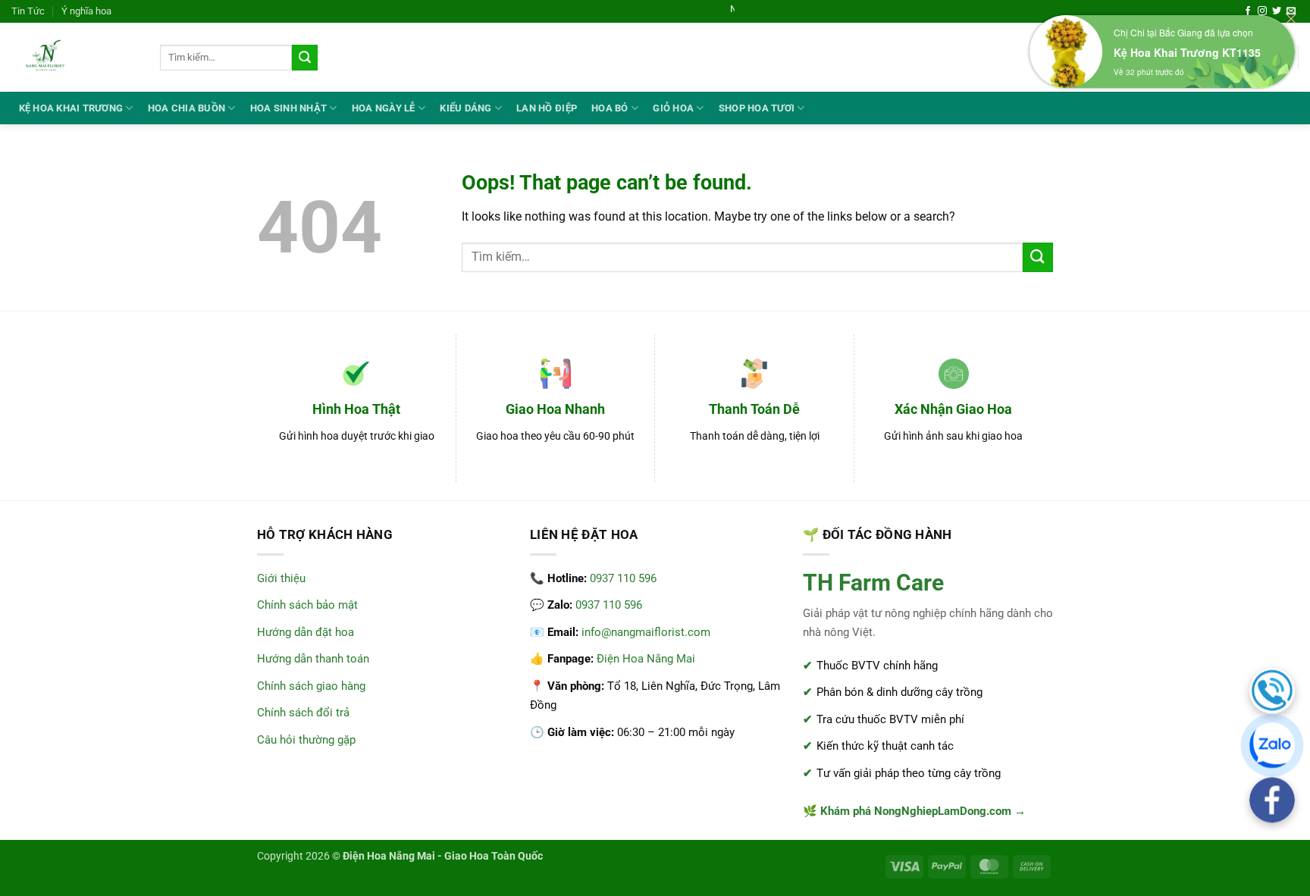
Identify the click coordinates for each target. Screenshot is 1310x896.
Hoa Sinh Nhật (288, 108)
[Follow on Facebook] (1247, 11)
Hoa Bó (609, 108)
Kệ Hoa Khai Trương (71, 108)
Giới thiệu (281, 578)
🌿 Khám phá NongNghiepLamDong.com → (914, 811)
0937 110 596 (623, 578)
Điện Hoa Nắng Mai (646, 659)
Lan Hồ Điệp (546, 108)
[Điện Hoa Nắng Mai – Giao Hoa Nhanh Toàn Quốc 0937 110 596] (74, 57)
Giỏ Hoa (673, 108)
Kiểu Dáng (465, 108)
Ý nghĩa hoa (86, 11)
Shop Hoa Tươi (756, 108)
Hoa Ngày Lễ (383, 108)
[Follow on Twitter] (1276, 11)
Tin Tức (28, 11)
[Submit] (305, 57)
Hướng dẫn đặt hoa (305, 632)
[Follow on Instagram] (1262, 11)
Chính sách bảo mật (307, 605)
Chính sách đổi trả (303, 712)
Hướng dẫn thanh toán (313, 659)
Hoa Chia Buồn (186, 108)
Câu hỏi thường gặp (306, 740)
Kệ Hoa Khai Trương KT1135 (1187, 52)
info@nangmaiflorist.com (645, 632)
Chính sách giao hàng (311, 686)
